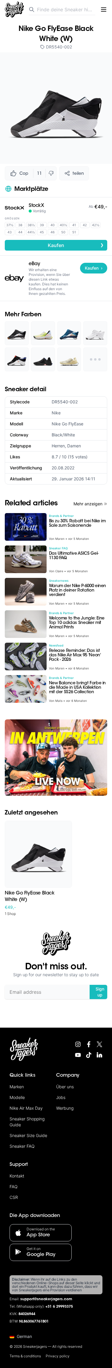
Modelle (17, 1097)
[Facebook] (89, 1044)
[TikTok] (89, 1055)
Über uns (65, 1086)
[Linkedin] (99, 1055)
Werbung (64, 1108)
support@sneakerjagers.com (46, 1299)
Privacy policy (58, 1356)
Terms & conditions (25, 1356)
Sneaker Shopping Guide (27, 1121)
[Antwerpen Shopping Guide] (56, 757)
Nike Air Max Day (26, 1108)
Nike (56, 412)
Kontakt (17, 1175)
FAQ (14, 1186)
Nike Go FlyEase (67, 423)
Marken (17, 1086)
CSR (14, 1197)
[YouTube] (78, 1055)
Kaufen (76, 245)
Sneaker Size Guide (28, 1135)
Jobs (60, 1097)
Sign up (100, 991)
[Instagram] (78, 1044)
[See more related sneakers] (95, 359)
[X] (99, 1044)
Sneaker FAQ (22, 1146)
